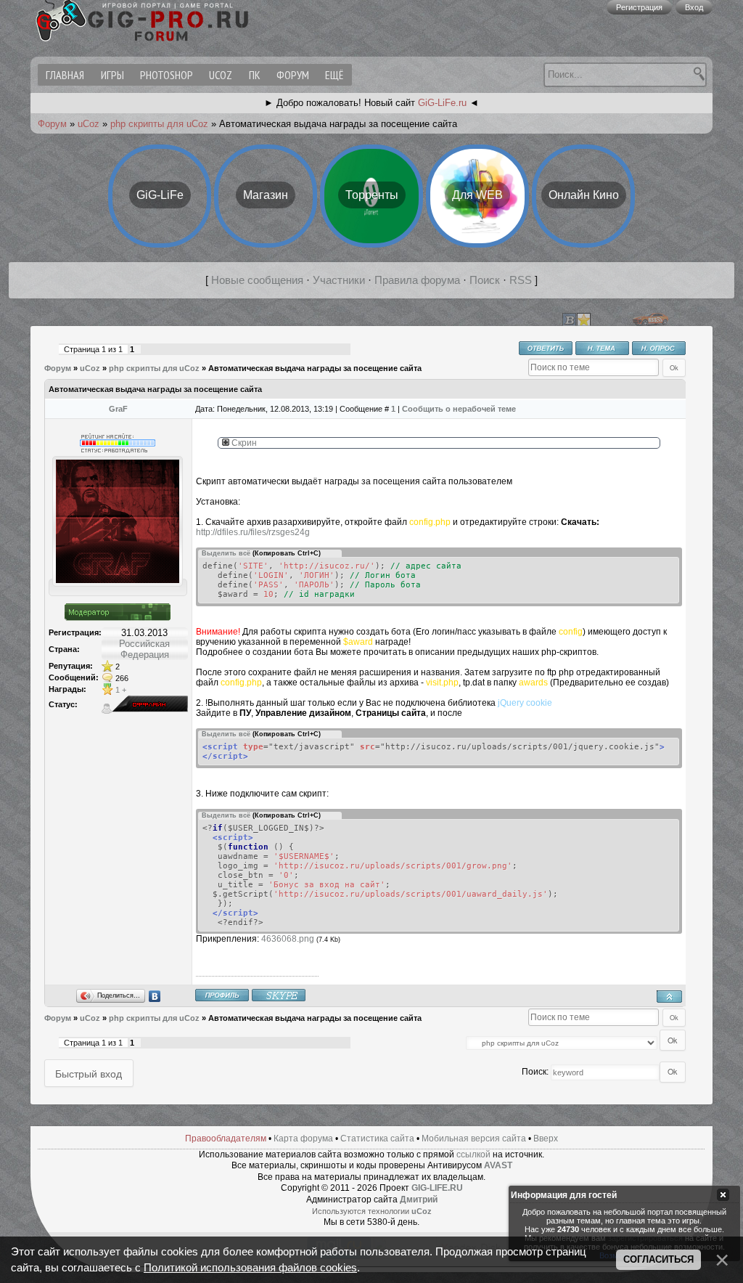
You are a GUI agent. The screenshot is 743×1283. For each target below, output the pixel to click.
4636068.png (287, 939)
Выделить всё (226, 553)
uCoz (220, 75)
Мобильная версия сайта (474, 1138)
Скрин (243, 443)
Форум (292, 75)
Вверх (545, 1138)
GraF (118, 408)
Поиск (484, 280)
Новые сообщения (257, 280)
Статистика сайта (377, 1138)
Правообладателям (225, 1138)
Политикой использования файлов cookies (250, 1268)
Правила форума (417, 280)
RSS (520, 280)
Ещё (334, 75)
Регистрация (639, 7)
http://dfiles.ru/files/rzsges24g (253, 532)
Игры (112, 75)
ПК (254, 75)
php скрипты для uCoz (159, 123)
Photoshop (166, 75)
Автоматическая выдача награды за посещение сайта (315, 368)
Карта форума (303, 1138)
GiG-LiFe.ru (442, 102)
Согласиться (658, 1259)
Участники (339, 280)
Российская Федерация (144, 649)
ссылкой (473, 1154)
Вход (694, 7)
